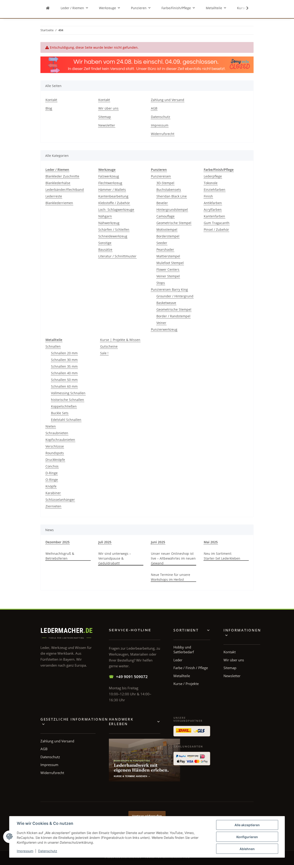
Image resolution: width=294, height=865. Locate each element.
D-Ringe (51, 473)
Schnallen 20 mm (64, 353)
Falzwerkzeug (108, 176)
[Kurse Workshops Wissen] (144, 760)
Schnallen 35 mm (64, 366)
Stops (160, 283)
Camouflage (165, 216)
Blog (48, 108)
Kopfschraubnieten (60, 439)
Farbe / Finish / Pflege (190, 667)
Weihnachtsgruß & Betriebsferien (59, 556)
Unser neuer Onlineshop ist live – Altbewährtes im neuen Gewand (173, 558)
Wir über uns (108, 108)
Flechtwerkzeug (110, 183)
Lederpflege (213, 176)
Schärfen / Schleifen (113, 229)
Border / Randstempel (173, 316)
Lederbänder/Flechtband (64, 189)
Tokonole (211, 183)
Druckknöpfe (55, 459)
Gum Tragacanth (216, 223)
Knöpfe (51, 486)
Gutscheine (109, 346)
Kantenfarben (214, 216)
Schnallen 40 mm (64, 373)
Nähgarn (105, 216)
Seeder (161, 243)
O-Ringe (51, 479)
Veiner (161, 323)
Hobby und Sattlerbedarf (183, 649)
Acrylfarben (213, 209)
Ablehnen (247, 849)
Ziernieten (53, 506)
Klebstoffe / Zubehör (114, 203)
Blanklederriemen (59, 203)
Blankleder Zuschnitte (62, 176)
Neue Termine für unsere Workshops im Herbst (170, 577)
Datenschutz (47, 851)
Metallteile (181, 675)
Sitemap (104, 117)
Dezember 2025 (57, 542)
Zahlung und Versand (167, 100)
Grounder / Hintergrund (174, 296)
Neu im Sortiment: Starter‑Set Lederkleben (222, 556)
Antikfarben (213, 203)
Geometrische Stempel (173, 223)
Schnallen (53, 346)
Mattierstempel (168, 256)
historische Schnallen (67, 399)
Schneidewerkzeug (112, 236)
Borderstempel (167, 236)
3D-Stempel (165, 183)
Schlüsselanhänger (60, 499)
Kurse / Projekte (186, 683)
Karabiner (53, 493)
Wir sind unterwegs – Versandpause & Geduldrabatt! (114, 558)
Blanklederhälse (57, 183)
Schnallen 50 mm (64, 380)
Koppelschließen (64, 406)
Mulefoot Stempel (170, 263)
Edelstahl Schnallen (66, 419)
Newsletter (106, 125)
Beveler (162, 203)
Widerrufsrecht (162, 134)
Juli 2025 (104, 542)
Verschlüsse (54, 446)
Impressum (25, 851)
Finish (208, 196)
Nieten (50, 426)
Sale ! (104, 353)
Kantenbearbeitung (113, 196)
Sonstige (104, 243)
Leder (177, 660)
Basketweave (166, 303)
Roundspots (54, 453)
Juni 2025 (158, 542)
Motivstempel (166, 229)
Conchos (52, 466)
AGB (154, 108)
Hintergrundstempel (172, 209)
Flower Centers (167, 269)
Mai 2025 (211, 542)
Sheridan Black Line (171, 196)
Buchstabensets (168, 189)
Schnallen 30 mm (64, 360)
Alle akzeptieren (247, 825)
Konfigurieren (247, 837)
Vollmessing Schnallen (68, 393)
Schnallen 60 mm (64, 386)
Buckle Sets (59, 413)
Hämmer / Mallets (112, 189)
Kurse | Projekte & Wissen (120, 340)
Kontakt (51, 100)
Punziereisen (161, 176)
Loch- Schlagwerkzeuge (116, 209)
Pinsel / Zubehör (216, 229)
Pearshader (165, 249)
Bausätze (105, 249)
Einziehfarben (214, 189)
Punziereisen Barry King (169, 289)
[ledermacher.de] (47, 8)
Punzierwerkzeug (164, 329)
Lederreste (53, 196)
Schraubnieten (56, 433)
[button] (244, 8)
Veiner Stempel (168, 276)
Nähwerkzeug (108, 223)
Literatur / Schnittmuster (117, 256)
